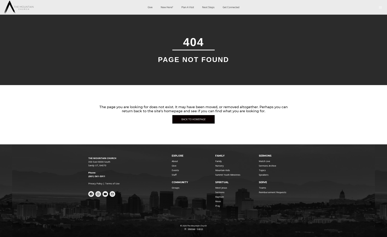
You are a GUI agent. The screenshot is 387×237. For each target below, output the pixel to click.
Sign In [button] (200, 228)
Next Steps (208, 7)
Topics (262, 170)
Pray (217, 205)
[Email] (112, 194)
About (175, 161)
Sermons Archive (267, 165)
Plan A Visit (187, 7)
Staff (174, 174)
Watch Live (264, 161)
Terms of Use (112, 183)
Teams (262, 187)
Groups (175, 187)
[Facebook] (91, 194)
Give (150, 7)
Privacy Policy (95, 183)
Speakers (263, 174)
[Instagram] (98, 194)
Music (218, 201)
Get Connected (231, 7)
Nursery (219, 165)
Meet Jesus (221, 187)
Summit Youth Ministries (227, 174)
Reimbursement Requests (272, 192)
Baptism (219, 196)
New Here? (167, 7)
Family (218, 161)
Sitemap (191, 228)
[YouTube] (105, 194)
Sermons (219, 192)
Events (175, 170)
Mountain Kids (222, 170)
